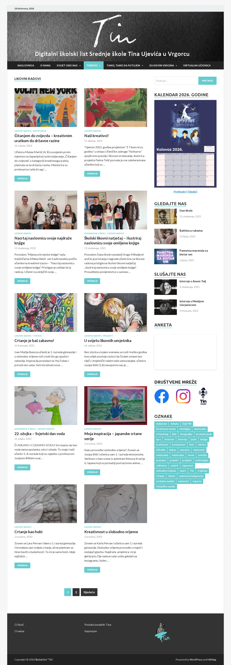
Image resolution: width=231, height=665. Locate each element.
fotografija (186, 434)
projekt (174, 460)
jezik (194, 439)
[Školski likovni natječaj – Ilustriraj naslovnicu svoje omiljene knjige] (115, 211)
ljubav (172, 449)
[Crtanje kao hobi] (45, 505)
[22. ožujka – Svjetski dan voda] (45, 407)
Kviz (191, 444)
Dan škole (186, 210)
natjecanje (178, 455)
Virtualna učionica (197, 65)
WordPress (196, 659)
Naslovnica (26, 65)
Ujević (171, 476)
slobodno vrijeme (166, 470)
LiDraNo (160, 449)
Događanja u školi (94, 233)
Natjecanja (39, 131)
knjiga (203, 439)
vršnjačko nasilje (165, 486)
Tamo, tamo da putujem (123, 65)
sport (183, 470)
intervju (182, 439)
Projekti (108, 336)
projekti (187, 460)
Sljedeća (89, 592)
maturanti (199, 449)
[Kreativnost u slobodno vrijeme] (115, 505)
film (174, 434)
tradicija (202, 470)
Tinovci (92, 65)
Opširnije (21, 178)
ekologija (185, 428)
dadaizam (161, 423)
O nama (45, 65)
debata (174, 423)
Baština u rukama (191, 230)
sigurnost (187, 465)
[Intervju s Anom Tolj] (165, 281)
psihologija (201, 460)
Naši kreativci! (96, 135)
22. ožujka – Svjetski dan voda (39, 433)
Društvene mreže (175, 382)
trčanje (160, 476)
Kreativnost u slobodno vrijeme (111, 531)
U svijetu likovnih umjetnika (107, 340)
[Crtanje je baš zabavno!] (45, 314)
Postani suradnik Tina (97, 624)
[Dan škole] (165, 210)
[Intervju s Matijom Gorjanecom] (165, 301)
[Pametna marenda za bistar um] (165, 251)
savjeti (174, 465)
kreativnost (179, 444)
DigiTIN (186, 423)
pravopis (161, 460)
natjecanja (162, 455)
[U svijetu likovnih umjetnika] (115, 314)
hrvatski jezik (204, 434)
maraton (184, 449)
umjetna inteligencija (191, 476)
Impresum (90, 631)
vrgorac (197, 481)
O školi (19, 624)
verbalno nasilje (165, 481)
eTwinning (162, 434)
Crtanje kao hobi (28, 531)
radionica (161, 465)
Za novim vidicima (161, 65)
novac (191, 455)
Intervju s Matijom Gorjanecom (192, 303)
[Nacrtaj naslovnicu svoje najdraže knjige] (45, 211)
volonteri (183, 481)
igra (158, 439)
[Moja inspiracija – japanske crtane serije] (115, 407)
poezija (202, 455)
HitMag (212, 659)
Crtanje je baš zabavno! (34, 340)
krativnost (162, 444)
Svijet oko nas (67, 65)
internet (169, 439)
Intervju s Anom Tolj (193, 281)
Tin (192, 470)
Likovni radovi (22, 131)
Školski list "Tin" (44, 659)
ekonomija (200, 428)
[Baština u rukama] (165, 230)
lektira (202, 444)
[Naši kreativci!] (115, 109)
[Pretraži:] (185, 81)
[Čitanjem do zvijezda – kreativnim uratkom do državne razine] (45, 109)
